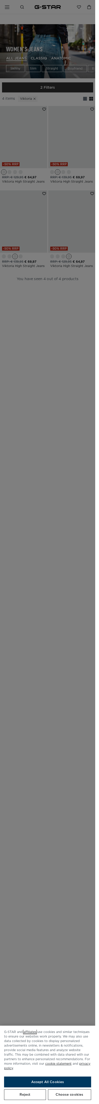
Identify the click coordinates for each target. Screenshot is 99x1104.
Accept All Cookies (47, 1082)
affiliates (30, 1032)
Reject (25, 1094)
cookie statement (58, 1063)
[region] (47, 1065)
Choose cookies (69, 1094)
